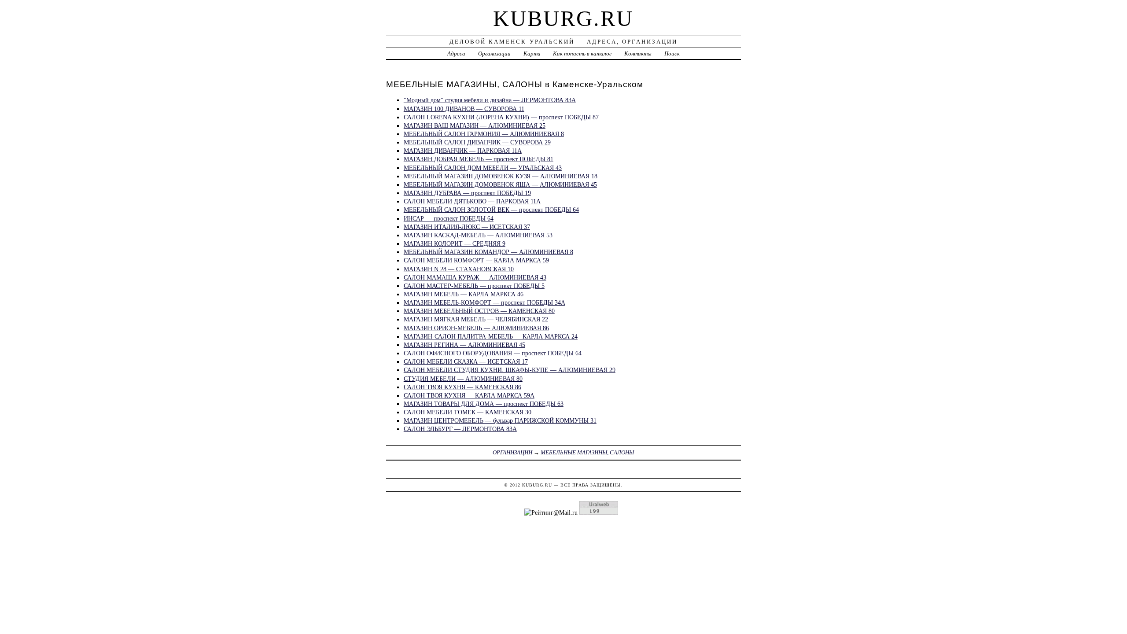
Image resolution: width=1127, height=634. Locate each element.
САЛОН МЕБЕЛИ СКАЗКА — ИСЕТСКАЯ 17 (466, 361)
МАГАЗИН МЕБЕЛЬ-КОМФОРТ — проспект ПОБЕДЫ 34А (484, 302)
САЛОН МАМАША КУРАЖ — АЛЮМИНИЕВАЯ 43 (475, 277)
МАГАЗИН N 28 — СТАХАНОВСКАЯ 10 (459, 269)
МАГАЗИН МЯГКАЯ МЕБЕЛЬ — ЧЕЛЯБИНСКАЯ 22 (476, 319)
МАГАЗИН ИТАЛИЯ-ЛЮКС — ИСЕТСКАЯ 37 (467, 226)
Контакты (638, 53)
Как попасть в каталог (582, 53)
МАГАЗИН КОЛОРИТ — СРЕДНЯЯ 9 (454, 243)
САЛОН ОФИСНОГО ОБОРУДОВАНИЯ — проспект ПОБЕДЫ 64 (493, 353)
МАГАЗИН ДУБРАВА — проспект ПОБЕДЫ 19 (467, 192)
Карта (532, 53)
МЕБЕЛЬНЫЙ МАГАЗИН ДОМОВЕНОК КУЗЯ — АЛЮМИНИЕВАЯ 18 (500, 176)
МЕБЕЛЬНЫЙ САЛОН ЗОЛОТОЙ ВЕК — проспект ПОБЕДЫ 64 (491, 209)
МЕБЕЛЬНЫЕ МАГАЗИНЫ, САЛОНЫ (587, 452)
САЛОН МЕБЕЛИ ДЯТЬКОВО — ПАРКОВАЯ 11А (472, 201)
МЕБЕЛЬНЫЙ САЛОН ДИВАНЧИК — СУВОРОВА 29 (477, 142)
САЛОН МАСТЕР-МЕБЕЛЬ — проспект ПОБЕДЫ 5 (474, 285)
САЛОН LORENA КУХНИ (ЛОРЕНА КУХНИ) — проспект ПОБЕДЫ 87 (501, 117)
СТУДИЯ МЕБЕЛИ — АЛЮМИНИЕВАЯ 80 (463, 378)
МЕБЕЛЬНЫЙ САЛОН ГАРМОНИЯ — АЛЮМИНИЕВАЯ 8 (484, 133)
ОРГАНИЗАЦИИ (512, 452)
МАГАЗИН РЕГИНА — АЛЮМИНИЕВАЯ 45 (464, 344)
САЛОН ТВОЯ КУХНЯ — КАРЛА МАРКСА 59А (469, 395)
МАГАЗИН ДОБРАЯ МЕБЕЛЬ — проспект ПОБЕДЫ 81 (478, 158)
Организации (494, 53)
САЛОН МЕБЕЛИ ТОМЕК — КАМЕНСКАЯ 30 (467, 412)
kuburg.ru (563, 18)
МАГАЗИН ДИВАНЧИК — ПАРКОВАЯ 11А (463, 150)
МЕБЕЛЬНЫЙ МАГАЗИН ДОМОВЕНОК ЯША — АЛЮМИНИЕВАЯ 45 (500, 184)
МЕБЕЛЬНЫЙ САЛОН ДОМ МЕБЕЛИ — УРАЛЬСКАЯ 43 (483, 167)
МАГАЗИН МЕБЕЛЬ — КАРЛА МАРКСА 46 (463, 294)
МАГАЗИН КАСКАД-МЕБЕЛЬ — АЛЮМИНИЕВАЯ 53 (478, 235)
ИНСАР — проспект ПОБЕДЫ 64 (449, 218)
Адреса (456, 53)
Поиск (672, 53)
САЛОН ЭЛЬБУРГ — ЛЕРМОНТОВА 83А (460, 428)
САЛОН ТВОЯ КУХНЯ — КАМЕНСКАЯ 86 (462, 387)
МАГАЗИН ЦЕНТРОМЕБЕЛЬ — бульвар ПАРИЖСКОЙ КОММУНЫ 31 (500, 420)
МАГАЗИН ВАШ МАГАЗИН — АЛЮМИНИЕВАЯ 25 (474, 125)
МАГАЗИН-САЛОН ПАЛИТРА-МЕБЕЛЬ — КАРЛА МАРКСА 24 (491, 336)
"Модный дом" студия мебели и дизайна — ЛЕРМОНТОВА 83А (490, 99)
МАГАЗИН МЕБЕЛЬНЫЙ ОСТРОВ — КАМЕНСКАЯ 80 (479, 310)
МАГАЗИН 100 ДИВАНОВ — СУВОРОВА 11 (464, 108)
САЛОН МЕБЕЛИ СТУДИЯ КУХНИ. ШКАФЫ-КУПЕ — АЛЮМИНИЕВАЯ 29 (509, 369)
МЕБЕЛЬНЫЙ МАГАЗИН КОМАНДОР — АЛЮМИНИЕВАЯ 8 (488, 251)
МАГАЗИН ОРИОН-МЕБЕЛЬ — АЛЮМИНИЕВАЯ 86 (476, 328)
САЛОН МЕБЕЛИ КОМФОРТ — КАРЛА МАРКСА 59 (476, 260)
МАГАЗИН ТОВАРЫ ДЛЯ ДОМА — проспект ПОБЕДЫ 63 (484, 403)
